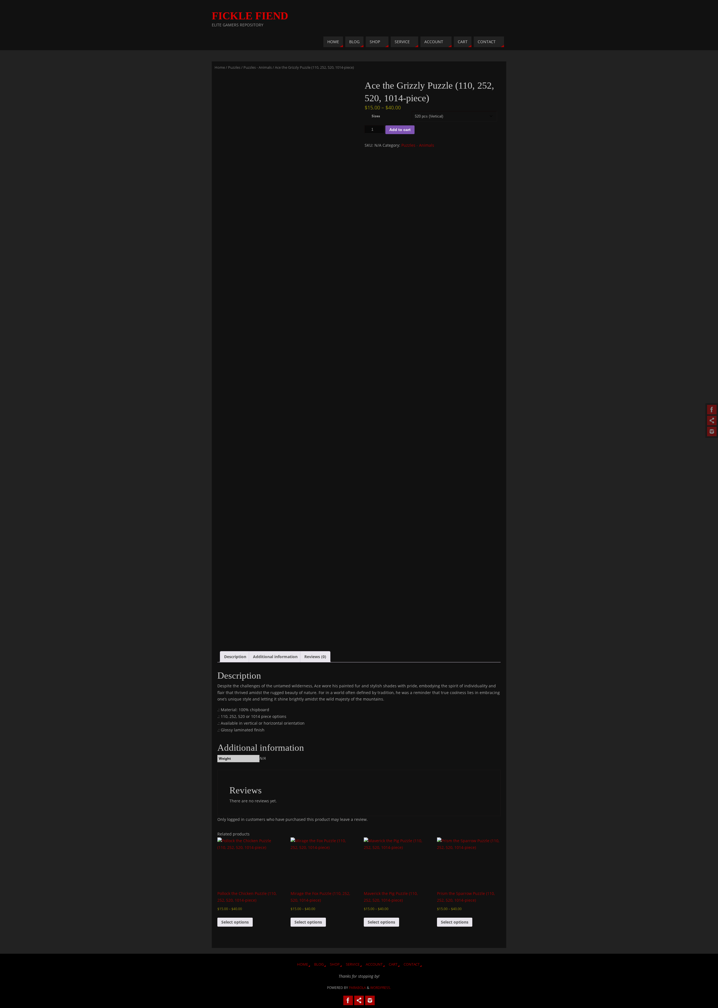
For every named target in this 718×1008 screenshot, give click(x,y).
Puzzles (234, 67)
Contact (412, 964)
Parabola (357, 987)
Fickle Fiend (250, 15)
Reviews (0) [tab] (315, 656)
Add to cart (400, 129)
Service (353, 964)
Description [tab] (235, 656)
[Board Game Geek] (712, 431)
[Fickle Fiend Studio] (712, 409)
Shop (335, 964)
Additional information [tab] (275, 656)
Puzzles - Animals (257, 67)
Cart (393, 964)
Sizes (376, 116)
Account (374, 964)
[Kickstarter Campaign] (712, 420)
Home (220, 67)
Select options (235, 922)
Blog (319, 964)
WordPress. (380, 987)
